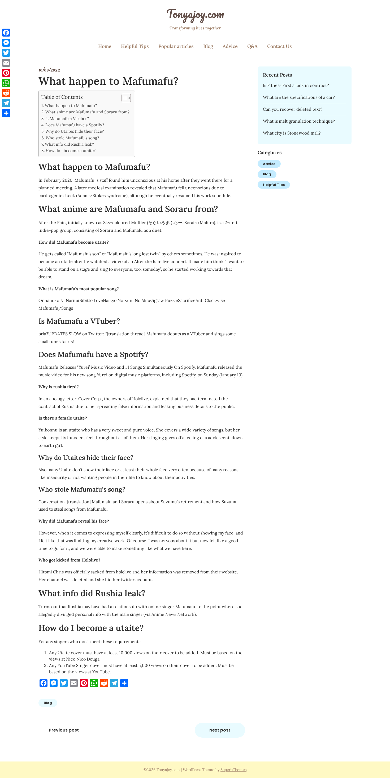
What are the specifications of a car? (299, 97)
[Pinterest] (6, 73)
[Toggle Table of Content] (123, 97)
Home (104, 46)
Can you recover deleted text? (292, 109)
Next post (219, 730)
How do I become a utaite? (71, 150)
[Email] (6, 63)
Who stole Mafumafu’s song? (72, 137)
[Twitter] (6, 53)
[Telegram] (6, 103)
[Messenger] (6, 43)
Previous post (64, 730)
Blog (208, 46)
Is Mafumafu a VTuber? (67, 118)
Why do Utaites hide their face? (74, 131)
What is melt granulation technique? (299, 121)
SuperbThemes (233, 769)
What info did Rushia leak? (69, 144)
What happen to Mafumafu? (71, 105)
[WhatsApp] (6, 83)
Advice (230, 46)
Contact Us (279, 46)
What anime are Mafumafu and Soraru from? (87, 111)
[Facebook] (6, 33)
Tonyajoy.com (195, 13)
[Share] (6, 113)
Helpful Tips (135, 46)
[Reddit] (6, 93)
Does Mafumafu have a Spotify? (74, 124)
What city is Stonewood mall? (292, 133)
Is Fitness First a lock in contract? (296, 85)
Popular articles (176, 46)
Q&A (252, 46)
